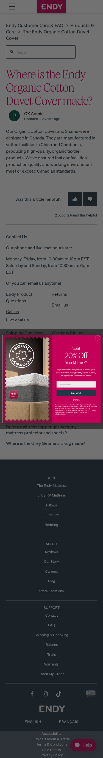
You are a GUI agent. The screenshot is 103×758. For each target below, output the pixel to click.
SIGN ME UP (76, 393)
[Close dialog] (97, 338)
